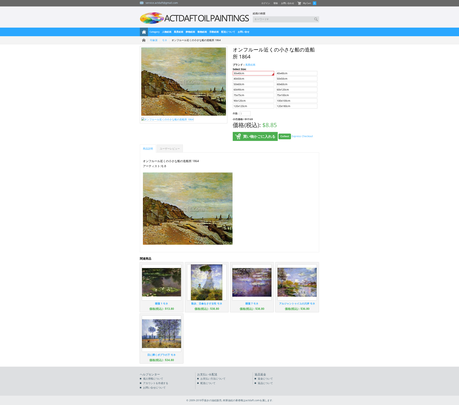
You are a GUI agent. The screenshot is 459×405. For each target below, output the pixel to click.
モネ (164, 40)
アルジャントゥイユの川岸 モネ (297, 303)
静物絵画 (190, 31)
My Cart (307, 3)
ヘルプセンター (150, 374)
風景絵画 (178, 31)
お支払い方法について (213, 378)
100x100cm (283, 100)
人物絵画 (166, 31)
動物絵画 (202, 31)
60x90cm (239, 89)
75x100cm (283, 95)
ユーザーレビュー (170, 148)
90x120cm (240, 100)
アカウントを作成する (155, 383)
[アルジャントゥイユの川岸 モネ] (297, 282)
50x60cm (239, 84)
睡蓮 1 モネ (161, 303)
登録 (275, 3)
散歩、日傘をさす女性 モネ (206, 303)
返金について (265, 378)
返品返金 (260, 374)
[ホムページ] (144, 32)
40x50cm (239, 78)
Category (155, 31)
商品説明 (148, 148)
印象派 (154, 40)
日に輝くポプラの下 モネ (161, 354)
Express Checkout (302, 136)
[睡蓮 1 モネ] (161, 282)
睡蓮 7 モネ (251, 303)
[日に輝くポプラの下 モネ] (161, 334)
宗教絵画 (214, 31)
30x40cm (239, 73)
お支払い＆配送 (207, 374)
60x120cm (283, 89)
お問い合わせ (287, 3)
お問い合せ (243, 31)
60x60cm (282, 84)
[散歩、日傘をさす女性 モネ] (206, 282)
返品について (265, 383)
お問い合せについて (154, 387)
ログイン (265, 3)
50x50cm (282, 78)
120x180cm (283, 106)
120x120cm (240, 106)
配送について (228, 31)
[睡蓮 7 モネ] (251, 282)
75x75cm (239, 95)
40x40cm (282, 73)
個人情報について (153, 378)
